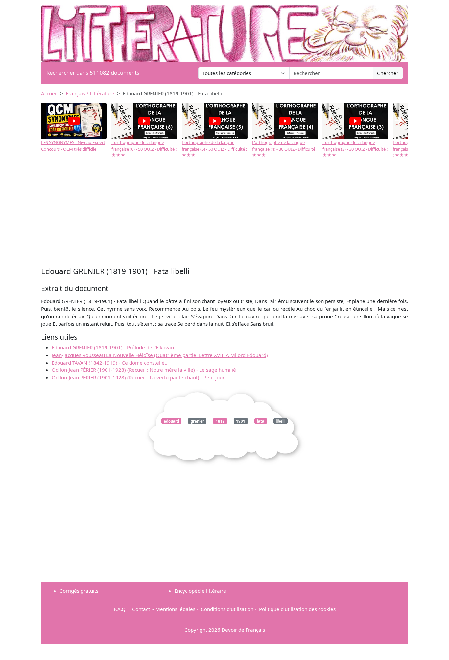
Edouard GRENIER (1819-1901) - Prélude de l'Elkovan (113, 347)
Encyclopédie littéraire (200, 590)
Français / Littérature (90, 93)
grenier (197, 420)
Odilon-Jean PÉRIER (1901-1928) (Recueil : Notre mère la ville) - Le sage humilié (144, 369)
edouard (171, 420)
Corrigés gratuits (78, 590)
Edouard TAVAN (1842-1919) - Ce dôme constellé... (110, 362)
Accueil (49, 93)
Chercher (387, 73)
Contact (141, 609)
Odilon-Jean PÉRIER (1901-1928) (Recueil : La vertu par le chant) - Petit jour (138, 377)
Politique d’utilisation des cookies (297, 609)
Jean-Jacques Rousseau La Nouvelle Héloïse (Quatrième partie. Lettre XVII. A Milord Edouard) (160, 355)
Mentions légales (175, 609)
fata (260, 420)
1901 (240, 420)
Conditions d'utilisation (227, 609)
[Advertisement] (224, 216)
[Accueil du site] (224, 30)
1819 (220, 420)
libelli (280, 420)
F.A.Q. (120, 609)
